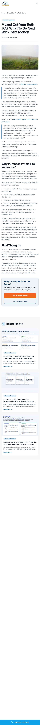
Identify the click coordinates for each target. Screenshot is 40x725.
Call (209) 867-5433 (20, 301)
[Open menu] (37, 3)
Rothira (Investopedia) (29, 84)
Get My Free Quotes (20, 295)
